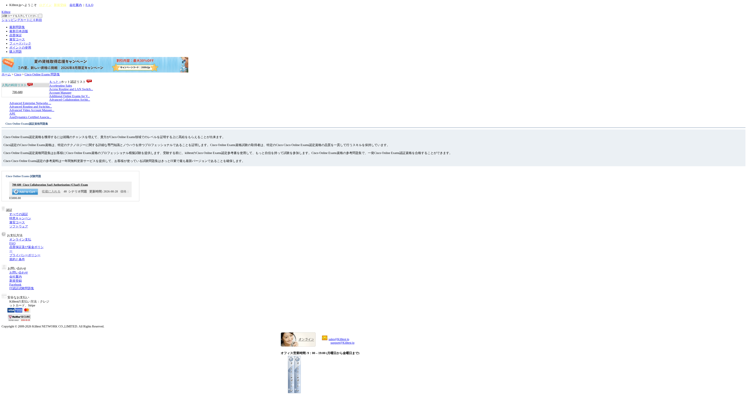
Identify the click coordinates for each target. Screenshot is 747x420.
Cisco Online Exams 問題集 (42, 74)
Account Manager (60, 92)
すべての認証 (18, 214)
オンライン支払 (20, 239)
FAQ (12, 243)
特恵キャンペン (20, 218)
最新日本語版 (18, 31)
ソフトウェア (18, 226)
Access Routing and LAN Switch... (71, 89)
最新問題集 (17, 27)
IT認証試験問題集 (21, 288)
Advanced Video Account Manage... (31, 110)
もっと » (55, 81)
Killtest (6, 12)
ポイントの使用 (20, 47)
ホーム (6, 74)
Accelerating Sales (60, 85)
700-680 (17, 92)
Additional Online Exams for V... (69, 96)
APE (12, 113)
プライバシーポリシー (24, 255)
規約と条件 (17, 259)
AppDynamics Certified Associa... (30, 117)
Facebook (15, 284)
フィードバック (20, 43)
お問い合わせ (18, 272)
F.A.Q (89, 5)
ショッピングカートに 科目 (22, 20)
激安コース (17, 39)
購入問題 (15, 51)
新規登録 (60, 5)
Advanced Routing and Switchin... (30, 106)
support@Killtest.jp (342, 342)
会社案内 (75, 5)
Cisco (17, 74)
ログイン (45, 5)
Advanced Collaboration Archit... (69, 99)
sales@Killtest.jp (339, 339)
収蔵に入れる (51, 191)
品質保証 (15, 35)
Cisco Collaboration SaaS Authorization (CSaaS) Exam (50, 184)
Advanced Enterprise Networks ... (30, 103)
